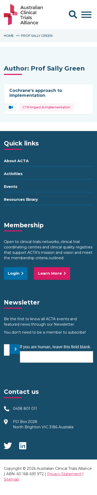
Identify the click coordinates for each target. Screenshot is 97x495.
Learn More (50, 273)
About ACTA (16, 161)
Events (10, 186)
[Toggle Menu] (86, 15)
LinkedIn (23, 444)
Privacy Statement (64, 474)
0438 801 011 (25, 408)
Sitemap (11, 479)
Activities (13, 173)
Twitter (8, 444)
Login (13, 273)
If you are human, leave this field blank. (55, 347)
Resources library (21, 199)
